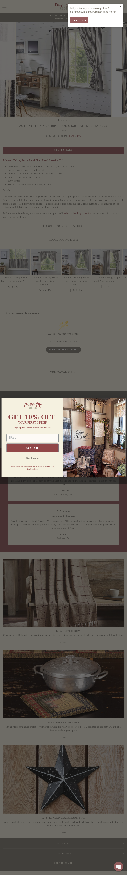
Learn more (79, 20)
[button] (118, 866)
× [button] (120, 6)
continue (32, 448)
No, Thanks (32, 457)
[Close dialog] (121, 402)
